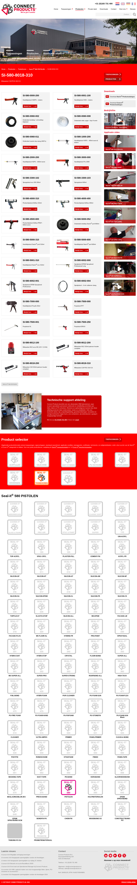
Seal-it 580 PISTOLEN (10, 384)
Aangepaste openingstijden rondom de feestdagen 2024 (24, 874)
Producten (33, 53)
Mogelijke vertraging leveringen (15, 854)
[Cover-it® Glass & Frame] (14, 527)
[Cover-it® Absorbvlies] (14, 509)
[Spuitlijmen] (122, 459)
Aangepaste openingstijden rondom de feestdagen (22, 857)
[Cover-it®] (68, 477)
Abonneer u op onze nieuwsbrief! (117, 860)
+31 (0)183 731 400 (104, 4)
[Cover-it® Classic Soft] (95, 509)
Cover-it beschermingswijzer (82, 447)
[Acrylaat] (14, 459)
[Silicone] (41, 459)
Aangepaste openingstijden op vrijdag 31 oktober (21, 860)
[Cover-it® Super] (95, 527)
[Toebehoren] (41, 477)
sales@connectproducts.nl (72, 868)
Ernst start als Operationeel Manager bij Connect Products (24, 866)
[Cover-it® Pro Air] (41, 527)
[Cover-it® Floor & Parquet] (122, 509)
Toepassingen (14, 53)
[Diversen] (14, 477)
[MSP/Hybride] (68, 459)
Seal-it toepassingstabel (60, 447)
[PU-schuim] (95, 459)
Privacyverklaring (128, 882)
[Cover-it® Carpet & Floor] (41, 509)
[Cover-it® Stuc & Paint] (68, 527)
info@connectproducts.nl (73, 866)
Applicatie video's (53, 53)
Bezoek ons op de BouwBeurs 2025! (17, 863)
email (77, 420)
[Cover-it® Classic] (68, 509)
